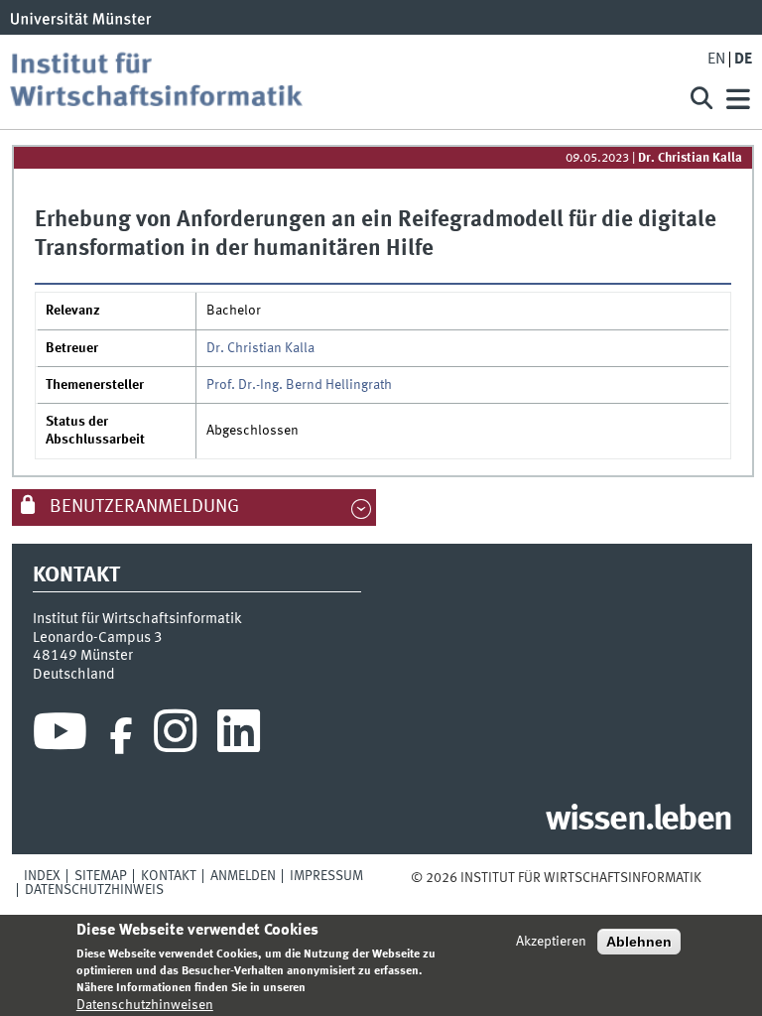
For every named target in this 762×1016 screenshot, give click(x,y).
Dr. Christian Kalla (690, 158)
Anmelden (243, 876)
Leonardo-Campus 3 (98, 638)
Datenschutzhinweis (94, 890)
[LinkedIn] (238, 736)
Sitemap (100, 876)
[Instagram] (175, 736)
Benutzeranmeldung (142, 507)
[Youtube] (60, 736)
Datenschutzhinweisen (144, 1005)
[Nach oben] (713, 878)
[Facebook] (121, 736)
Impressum (326, 876)
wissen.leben (638, 820)
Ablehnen (639, 942)
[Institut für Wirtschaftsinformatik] (335, 82)
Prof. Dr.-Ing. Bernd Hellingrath (299, 385)
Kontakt (168, 876)
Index (42, 876)
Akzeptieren (551, 942)
